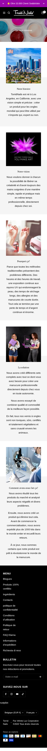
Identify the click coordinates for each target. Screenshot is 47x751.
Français (30, 712)
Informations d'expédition (9, 642)
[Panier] (42, 13)
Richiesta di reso (12, 650)
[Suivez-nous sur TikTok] (23, 694)
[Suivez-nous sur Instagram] (11, 694)
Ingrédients (9, 594)
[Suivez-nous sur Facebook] (6, 694)
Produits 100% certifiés (11, 586)
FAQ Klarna (9, 635)
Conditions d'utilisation (9, 617)
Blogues (7, 579)
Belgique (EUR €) (13, 712)
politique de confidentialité (10, 607)
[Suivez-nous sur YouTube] (17, 694)
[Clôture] (9, 13)
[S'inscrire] (40, 677)
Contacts (8, 600)
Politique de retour (9, 627)
